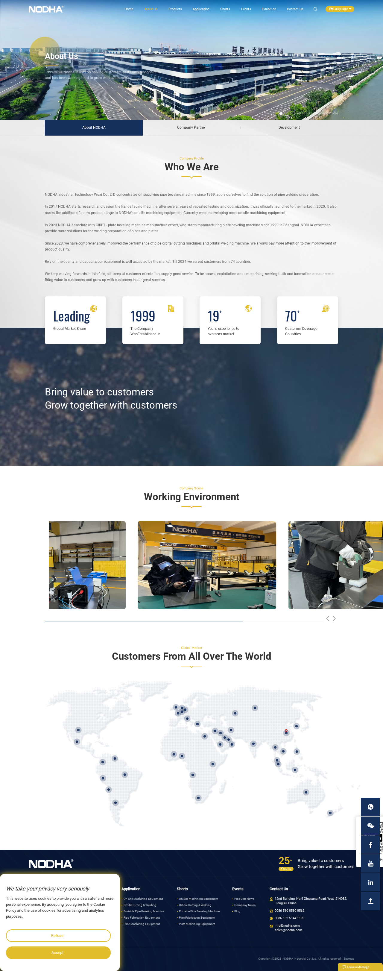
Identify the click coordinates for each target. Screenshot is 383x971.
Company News (245, 905)
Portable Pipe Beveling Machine (144, 911)
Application (201, 9)
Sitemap (349, 958)
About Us (151, 9)
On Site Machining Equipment (143, 898)
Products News (244, 898)
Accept (57, 952)
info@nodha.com (287, 926)
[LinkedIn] (370, 882)
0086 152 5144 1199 (289, 918)
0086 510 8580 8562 (289, 911)
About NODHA (94, 127)
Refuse (57, 935)
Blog (237, 911)
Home (128, 9)
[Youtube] (370, 863)
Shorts (225, 9)
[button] (328, 618)
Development (289, 127)
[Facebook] (370, 844)
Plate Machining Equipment (142, 924)
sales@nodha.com (288, 930)
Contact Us (295, 9)
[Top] (370, 901)
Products (175, 9)
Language (340, 9)
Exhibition (269, 9)
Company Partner (191, 127)
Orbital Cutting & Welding (140, 905)
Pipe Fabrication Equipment (142, 917)
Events (246, 9)
